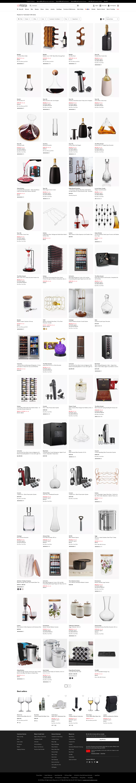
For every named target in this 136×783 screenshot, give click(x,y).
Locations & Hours (55, 739)
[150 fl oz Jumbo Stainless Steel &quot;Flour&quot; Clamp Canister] (107, 519)
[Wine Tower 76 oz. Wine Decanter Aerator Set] (29, 259)
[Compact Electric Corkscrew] (76, 704)
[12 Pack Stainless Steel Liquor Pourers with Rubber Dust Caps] (107, 216)
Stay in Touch (54, 754)
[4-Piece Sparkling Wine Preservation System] (107, 434)
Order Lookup (20, 741)
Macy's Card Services (38, 746)
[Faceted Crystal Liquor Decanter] (107, 303)
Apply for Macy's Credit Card (40, 736)
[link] (29, 59)
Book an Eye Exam (55, 762)
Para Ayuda (19, 744)
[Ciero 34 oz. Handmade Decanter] (55, 476)
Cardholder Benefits (38, 739)
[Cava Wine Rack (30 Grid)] (81, 653)
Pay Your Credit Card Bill (39, 749)
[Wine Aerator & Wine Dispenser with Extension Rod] (29, 609)
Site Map (70, 754)
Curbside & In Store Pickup (57, 736)
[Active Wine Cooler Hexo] (107, 82)
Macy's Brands (55, 746)
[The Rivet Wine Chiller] (29, 38)
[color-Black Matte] (18, 589)
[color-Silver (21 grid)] (70, 678)
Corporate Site (72, 741)
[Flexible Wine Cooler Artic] (107, 38)
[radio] (44, 329)
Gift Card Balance (38, 744)
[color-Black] (46, 329)
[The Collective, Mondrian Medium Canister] (81, 564)
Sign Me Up (102, 739)
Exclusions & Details (95, 753)
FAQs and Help (20, 736)
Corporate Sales (72, 739)
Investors (70, 744)
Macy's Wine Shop (55, 749)
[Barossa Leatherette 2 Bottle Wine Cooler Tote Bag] (111, 704)
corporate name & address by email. (90, 780)
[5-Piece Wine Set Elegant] (81, 127)
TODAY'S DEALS (31, 1)
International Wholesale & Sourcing (76, 746)
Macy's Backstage (55, 744)
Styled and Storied (72, 759)
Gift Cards (36, 741)
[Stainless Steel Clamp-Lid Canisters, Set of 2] (55, 653)
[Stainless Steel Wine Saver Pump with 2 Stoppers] (81, 82)
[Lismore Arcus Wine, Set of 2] (25, 704)
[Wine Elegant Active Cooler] (55, 171)
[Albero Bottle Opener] (81, 519)
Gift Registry (54, 767)
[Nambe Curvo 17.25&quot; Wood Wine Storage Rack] (55, 38)
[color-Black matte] (20, 589)
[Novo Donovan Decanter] (29, 519)
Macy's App (54, 741)
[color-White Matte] (23, 589)
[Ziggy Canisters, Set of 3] (81, 609)
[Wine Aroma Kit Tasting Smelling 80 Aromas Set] (107, 389)
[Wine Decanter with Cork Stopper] (55, 82)
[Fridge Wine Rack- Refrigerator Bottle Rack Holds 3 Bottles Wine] (55, 216)
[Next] (39, 37)
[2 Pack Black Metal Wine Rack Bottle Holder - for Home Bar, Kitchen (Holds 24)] (29, 389)
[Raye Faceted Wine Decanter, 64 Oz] (81, 434)
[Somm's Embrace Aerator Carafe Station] (81, 303)
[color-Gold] (44, 329)
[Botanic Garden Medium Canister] (55, 609)
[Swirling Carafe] (29, 127)
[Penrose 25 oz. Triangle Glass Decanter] (107, 127)
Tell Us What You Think (56, 764)
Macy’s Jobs (71, 749)
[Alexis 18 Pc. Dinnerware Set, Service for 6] (59, 704)
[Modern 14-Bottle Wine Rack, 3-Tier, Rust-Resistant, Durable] (55, 303)
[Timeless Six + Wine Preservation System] (29, 476)
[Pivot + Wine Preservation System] (55, 389)
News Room (71, 751)
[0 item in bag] (118, 5)
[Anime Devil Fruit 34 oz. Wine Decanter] (55, 347)
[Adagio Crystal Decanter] (107, 171)
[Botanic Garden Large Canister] (107, 564)
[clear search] (78, 6)
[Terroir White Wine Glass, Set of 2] (94, 704)
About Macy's (71, 736)
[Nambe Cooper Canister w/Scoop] (29, 303)
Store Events (54, 757)
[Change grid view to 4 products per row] (101, 19)
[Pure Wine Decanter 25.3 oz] (55, 519)
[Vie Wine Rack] (81, 38)
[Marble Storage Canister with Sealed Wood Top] (29, 564)
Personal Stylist (55, 751)
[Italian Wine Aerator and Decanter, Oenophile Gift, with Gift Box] (107, 259)
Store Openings (55, 759)
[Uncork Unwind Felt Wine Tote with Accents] (42, 704)
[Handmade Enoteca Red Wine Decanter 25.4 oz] (107, 609)
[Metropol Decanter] (55, 127)
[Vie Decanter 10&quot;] (29, 82)
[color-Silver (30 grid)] (72, 678)
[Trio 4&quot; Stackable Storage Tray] (107, 653)
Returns (18, 746)
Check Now (103, 753)
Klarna (18, 739)
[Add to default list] (31, 696)
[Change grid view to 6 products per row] (103, 19)
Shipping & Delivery (21, 749)
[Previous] (18, 37)
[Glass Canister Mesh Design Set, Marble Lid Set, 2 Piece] (81, 389)
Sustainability (71, 757)
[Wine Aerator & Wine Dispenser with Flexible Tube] (81, 216)
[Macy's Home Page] (22, 5)
